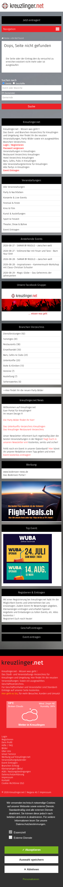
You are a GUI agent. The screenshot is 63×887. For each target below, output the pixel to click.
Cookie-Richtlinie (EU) (13, 783)
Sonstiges (8, 339)
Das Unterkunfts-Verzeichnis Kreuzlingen (24, 426)
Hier (51, 449)
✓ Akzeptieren (31, 849)
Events (8, 84)
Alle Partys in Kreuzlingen (16, 167)
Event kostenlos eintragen (16, 455)
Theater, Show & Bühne (15, 224)
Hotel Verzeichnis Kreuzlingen (18, 158)
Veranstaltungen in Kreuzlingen (19, 151)
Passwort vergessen (13, 148)
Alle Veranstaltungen (14, 187)
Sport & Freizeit (11, 219)
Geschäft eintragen (31, 628)
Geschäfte (20, 84)
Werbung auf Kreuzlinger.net (16, 757)
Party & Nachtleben (13, 192)
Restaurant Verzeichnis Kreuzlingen (21, 155)
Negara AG (32, 792)
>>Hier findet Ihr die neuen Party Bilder (23, 390)
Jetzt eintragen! (31, 20)
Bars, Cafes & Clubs (13, 355)
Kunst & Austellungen (14, 214)
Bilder (5, 748)
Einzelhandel (9, 350)
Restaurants (9, 344)
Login (6, 145)
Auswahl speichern (31, 859)
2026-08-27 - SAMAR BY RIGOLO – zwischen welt (27, 246)
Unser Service (9, 754)
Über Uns (6, 751)
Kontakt (6, 780)
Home (6, 38)
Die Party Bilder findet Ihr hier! (18, 420)
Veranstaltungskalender (14, 760)
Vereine (7, 371)
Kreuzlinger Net (23, 5)
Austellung (8, 376)
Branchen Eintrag (10, 766)
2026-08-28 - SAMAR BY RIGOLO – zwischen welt (27, 259)
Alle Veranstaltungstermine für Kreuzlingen (25, 164)
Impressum (7, 777)
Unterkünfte (9, 360)
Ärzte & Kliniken (11, 366)
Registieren (7, 739)
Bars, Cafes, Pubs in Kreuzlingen (19, 161)
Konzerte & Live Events (15, 198)
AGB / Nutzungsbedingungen (16, 772)
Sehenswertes (10, 382)
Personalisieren (31, 879)
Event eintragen (32, 637)
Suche (31, 106)
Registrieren (17, 145)
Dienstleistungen (12, 334)
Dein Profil (7, 742)
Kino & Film (9, 208)
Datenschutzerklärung (13, 774)
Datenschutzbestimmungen (30, 824)
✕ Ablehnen (31, 869)
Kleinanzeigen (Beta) (12, 769)
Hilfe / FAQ (7, 745)
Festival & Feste (11, 203)
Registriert (8, 619)
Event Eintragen (11, 170)
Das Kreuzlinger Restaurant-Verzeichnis (23, 430)
